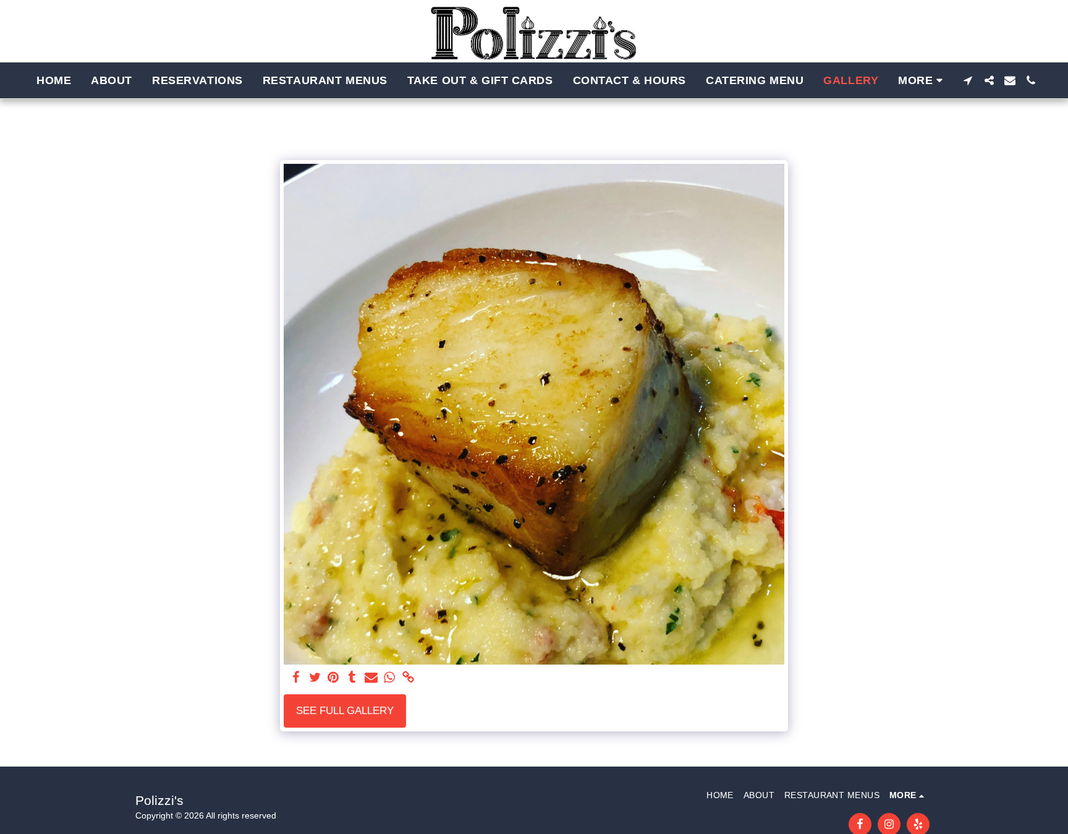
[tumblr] (352, 678)
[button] (968, 80)
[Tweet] (314, 678)
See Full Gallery (345, 710)
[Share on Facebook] (296, 678)
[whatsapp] (390, 678)
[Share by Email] (371, 678)
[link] (408, 678)
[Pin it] (334, 678)
